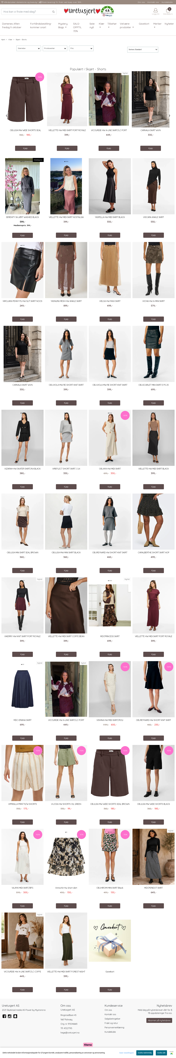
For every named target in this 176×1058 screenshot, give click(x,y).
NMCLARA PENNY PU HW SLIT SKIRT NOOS (22, 301)
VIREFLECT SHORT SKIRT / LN (66, 468)
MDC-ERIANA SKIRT (22, 720)
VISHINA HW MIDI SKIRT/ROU (110, 720)
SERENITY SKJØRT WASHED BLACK (22, 217)
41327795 (68, 1028)
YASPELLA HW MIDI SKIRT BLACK (110, 217)
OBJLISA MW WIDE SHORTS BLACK (153, 804)
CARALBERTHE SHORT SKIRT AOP (153, 552)
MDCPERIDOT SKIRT (153, 888)
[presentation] (7, 115)
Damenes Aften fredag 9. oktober (11, 25)
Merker (157, 23)
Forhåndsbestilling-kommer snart (41, 25)
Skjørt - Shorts (21, 39)
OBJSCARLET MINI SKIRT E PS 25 (154, 385)
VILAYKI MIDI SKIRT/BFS (22, 888)
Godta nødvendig (145, 1053)
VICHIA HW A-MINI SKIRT (153, 301)
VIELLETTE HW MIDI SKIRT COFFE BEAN (66, 636)
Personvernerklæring (114, 1027)
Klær (101, 23)
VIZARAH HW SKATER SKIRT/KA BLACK (22, 468)
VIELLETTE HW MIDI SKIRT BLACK (153, 468)
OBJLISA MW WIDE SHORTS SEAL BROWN (109, 804)
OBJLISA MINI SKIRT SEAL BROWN (22, 552)
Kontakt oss (153, 2)
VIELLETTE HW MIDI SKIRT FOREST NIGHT (66, 971)
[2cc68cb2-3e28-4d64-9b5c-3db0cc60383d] (15, 1017)
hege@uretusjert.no (70, 1032)
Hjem (3, 39)
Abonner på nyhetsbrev (159, 1020)
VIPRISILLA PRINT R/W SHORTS (22, 804)
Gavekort (144, 23)
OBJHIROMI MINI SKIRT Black (110, 888)
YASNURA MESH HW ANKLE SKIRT (66, 301)
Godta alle (161, 1053)
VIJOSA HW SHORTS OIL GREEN (66, 804)
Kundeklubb (167, 2)
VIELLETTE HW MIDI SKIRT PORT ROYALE (67, 130)
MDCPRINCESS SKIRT (110, 636)
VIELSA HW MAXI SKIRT (109, 301)
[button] (107, 12)
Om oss (141, 2)
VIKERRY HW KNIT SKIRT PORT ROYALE (22, 636)
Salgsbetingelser (112, 1018)
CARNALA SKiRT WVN (151, 130)
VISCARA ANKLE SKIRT (153, 217)
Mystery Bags (63, 25)
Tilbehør (112, 23)
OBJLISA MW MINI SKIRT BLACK (66, 552)
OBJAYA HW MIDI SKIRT (110, 468)
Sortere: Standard (135, 49)
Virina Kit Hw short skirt (66, 888)
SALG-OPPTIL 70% (77, 27)
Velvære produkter (126, 25)
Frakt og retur (111, 1023)
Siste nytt (92, 25)
